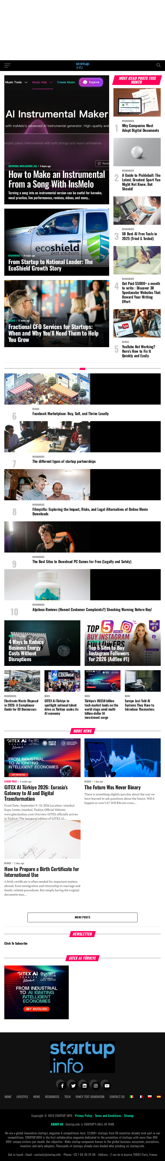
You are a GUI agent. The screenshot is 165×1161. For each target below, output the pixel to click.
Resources (52, 1096)
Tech (67, 1096)
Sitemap (129, 1115)
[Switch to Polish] (150, 1096)
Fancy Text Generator (90, 1096)
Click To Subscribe (16, 943)
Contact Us (117, 1096)
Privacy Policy (84, 1115)
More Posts (82, 917)
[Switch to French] (141, 1096)
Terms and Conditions (108, 1115)
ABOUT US (57, 1124)
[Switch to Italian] (132, 1096)
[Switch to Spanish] (159, 1096)
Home (8, 1096)
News (36, 1096)
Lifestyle (22, 1096)
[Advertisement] (82, 30)
